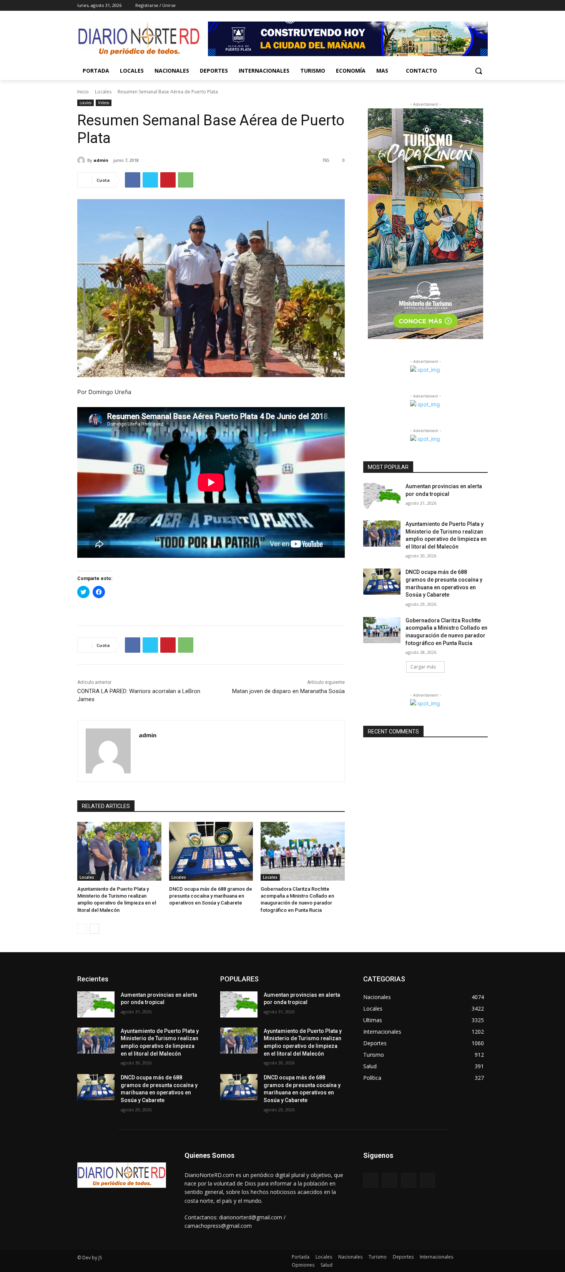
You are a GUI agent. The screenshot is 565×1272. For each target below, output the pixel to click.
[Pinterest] (168, 180)
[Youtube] (483, 5)
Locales (103, 91)
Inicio (83, 91)
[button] (478, 71)
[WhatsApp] (185, 180)
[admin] (82, 160)
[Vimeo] (472, 5)
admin (100, 160)
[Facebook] (440, 5)
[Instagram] (451, 5)
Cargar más (423, 666)
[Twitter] (462, 5)
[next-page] (94, 929)
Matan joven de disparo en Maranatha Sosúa (288, 691)
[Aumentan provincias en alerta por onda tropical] (381, 496)
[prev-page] (82, 929)
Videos (103, 102)
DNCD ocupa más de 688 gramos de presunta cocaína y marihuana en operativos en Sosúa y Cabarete (210, 896)
